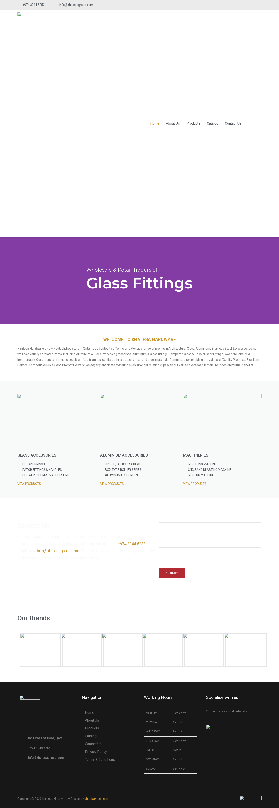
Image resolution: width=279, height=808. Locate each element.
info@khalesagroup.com (58, 550)
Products (193, 123)
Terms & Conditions (100, 759)
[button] (254, 118)
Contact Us (233, 123)
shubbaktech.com (97, 798)
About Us (173, 123)
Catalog (212, 123)
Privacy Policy (96, 752)
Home (154, 123)
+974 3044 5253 (132, 543)
